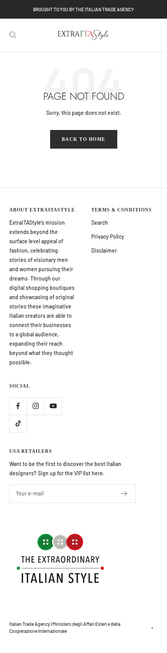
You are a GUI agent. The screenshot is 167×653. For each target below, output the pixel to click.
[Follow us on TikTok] (18, 423)
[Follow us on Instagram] (35, 406)
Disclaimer (104, 250)
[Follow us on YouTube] (53, 406)
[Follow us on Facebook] (18, 406)
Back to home (84, 139)
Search (99, 222)
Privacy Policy (107, 236)
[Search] (12, 34)
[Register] (124, 493)
